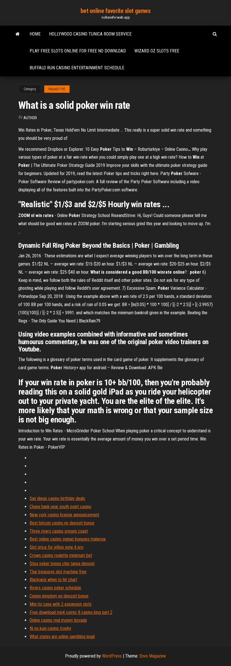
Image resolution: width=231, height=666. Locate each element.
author (30, 118)
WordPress (112, 656)
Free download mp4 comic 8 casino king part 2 (71, 612)
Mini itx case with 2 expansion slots (61, 604)
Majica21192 (56, 89)
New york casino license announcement (64, 514)
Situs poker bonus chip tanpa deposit (62, 563)
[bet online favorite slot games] (17, 34)
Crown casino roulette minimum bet (61, 555)
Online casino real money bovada (58, 620)
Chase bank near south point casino (60, 506)
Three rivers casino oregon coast (59, 531)
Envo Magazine (152, 656)
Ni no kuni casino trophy (50, 628)
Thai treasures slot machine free (58, 571)
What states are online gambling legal (62, 636)
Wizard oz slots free (156, 51)
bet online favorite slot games (116, 10)
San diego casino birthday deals (57, 498)
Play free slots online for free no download (78, 51)
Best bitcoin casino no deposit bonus (62, 523)
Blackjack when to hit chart (53, 579)
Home (35, 34)
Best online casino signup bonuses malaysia (68, 539)
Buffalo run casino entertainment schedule (77, 67)
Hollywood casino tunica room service (90, 34)
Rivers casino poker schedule (55, 587)
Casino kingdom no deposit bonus (59, 596)
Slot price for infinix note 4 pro (56, 547)
